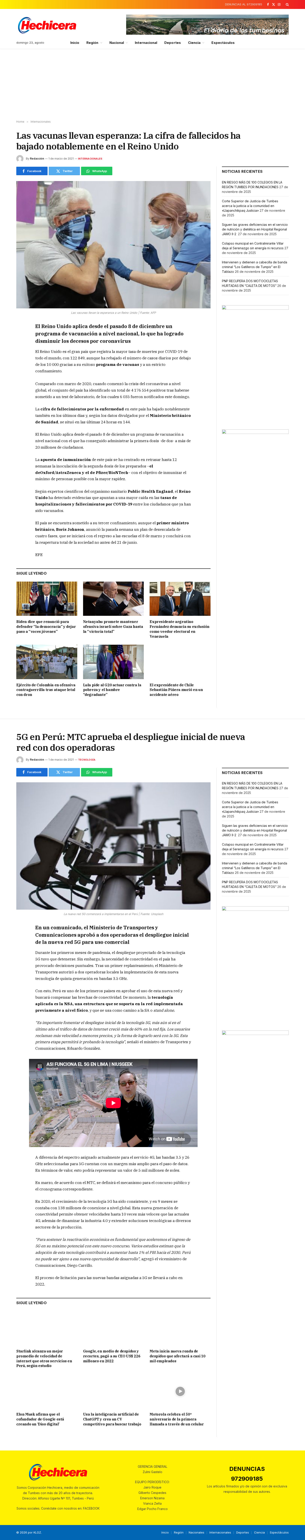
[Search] (287, 4)
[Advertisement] (152, 84)
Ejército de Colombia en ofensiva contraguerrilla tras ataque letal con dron (45, 690)
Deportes (172, 43)
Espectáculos (223, 43)
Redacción (37, 158)
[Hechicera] (47, 25)
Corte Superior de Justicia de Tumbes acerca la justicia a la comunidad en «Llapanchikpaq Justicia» (250, 205)
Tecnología (86, 759)
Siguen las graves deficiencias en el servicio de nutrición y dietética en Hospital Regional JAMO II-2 (255, 229)
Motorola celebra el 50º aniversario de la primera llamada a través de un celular (177, 1419)
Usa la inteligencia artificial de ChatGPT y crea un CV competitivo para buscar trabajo (112, 1419)
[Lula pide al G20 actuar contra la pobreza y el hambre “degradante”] (113, 662)
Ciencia (194, 43)
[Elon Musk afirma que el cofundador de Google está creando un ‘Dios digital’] (46, 1391)
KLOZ (37, 1532)
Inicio (74, 43)
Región (92, 43)
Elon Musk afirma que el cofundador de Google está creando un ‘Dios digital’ (40, 1419)
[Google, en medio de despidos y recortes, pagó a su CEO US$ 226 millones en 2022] (113, 1328)
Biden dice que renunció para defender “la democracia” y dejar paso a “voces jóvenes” (46, 626)
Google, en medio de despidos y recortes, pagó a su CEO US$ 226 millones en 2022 (111, 1356)
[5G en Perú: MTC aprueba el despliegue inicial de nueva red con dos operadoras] (113, 846)
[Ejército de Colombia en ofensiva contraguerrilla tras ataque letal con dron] (46, 662)
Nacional (116, 43)
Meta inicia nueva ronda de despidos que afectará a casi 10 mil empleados (177, 1356)
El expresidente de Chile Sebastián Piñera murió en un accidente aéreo (176, 690)
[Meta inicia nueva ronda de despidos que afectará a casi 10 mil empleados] (180, 1328)
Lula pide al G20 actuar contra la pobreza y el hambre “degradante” (112, 690)
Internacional (146, 43)
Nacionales (196, 1532)
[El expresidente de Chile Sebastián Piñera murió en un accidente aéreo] (180, 662)
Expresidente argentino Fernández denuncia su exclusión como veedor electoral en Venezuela (179, 628)
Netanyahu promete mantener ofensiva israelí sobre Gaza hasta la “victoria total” (113, 626)
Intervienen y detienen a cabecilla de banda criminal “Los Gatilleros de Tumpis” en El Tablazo (254, 266)
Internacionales (90, 158)
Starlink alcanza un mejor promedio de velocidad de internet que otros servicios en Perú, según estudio (44, 1358)
